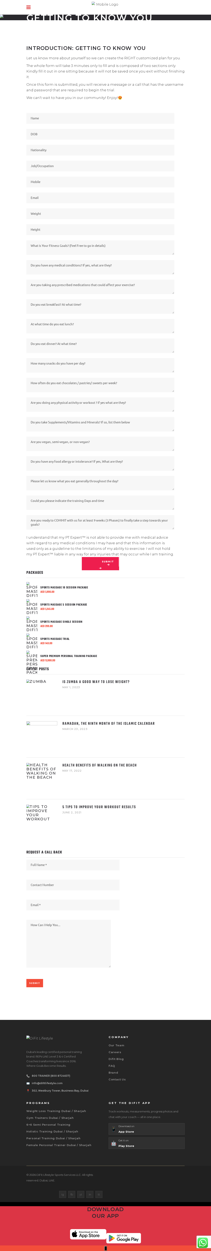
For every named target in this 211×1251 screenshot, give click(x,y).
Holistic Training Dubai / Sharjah (52, 1131)
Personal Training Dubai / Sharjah (53, 1138)
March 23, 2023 (75, 729)
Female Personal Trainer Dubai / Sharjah (58, 1145)
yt (81, 1194)
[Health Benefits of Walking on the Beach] (41, 778)
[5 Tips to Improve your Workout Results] (41, 820)
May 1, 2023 (71, 687)
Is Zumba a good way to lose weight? (96, 682)
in (90, 1194)
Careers (115, 1052)
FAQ (112, 1065)
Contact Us (117, 1079)
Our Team (116, 1045)
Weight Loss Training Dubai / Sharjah (56, 1111)
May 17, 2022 (72, 770)
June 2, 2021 (71, 812)
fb (71, 1194)
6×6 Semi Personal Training (48, 1124)
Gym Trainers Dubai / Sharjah (50, 1117)
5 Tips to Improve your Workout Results (99, 807)
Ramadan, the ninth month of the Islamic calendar (108, 724)
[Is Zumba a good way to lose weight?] (41, 695)
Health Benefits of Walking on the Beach (99, 766)
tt (99, 1194)
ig (62, 1194)
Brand (113, 1072)
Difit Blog (116, 1059)
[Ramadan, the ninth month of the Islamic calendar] (41, 736)
